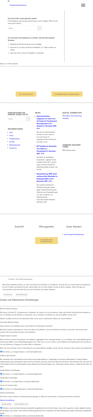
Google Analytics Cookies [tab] (8, 336)
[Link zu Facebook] (80, 279)
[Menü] (82, 5)
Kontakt (11, 142)
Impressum (13, 148)
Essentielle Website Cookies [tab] (9, 322)
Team (11, 132)
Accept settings (6, 404)
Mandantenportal (14, 145)
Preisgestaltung (14, 139)
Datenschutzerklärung (7, 400)
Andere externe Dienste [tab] (7, 355)
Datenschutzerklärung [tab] (7, 393)
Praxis (11, 135)
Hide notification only (21, 404)
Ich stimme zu (8, 294)
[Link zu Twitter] (83, 279)
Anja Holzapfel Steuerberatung (74, 234)
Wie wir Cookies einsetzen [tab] (8, 308)
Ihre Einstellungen (21, 294)
